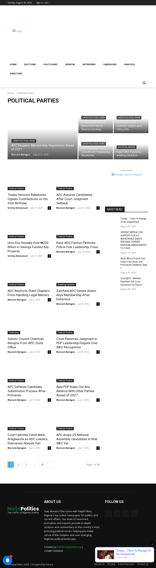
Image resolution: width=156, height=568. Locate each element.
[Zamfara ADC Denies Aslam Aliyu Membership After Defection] (78, 275)
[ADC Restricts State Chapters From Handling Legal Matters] (29, 275)
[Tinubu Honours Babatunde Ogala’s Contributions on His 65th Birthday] (29, 179)
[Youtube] (146, 3)
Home (11, 93)
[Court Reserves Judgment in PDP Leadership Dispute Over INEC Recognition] (78, 323)
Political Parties (126, 147)
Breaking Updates (66, 284)
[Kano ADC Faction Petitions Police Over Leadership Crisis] (78, 227)
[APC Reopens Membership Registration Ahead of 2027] (43, 133)
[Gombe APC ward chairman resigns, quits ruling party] (131, 120)
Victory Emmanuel (18, 207)
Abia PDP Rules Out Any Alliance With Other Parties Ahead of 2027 (75, 391)
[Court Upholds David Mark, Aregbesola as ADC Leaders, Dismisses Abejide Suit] (29, 419)
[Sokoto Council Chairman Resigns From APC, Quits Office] (29, 323)
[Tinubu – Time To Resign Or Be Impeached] (111, 221)
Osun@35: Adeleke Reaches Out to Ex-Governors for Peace (131, 281)
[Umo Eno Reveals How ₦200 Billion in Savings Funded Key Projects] (29, 227)
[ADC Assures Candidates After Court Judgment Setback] (78, 179)
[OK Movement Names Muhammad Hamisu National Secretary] (95, 120)
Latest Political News (24, 141)
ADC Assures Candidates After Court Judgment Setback (74, 199)
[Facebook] (130, 3)
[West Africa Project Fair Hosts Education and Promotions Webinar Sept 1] (111, 261)
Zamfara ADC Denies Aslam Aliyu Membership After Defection (76, 295)
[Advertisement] (103, 33)
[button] (143, 82)
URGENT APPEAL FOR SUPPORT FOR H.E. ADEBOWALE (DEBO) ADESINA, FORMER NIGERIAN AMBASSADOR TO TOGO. (133, 240)
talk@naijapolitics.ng (69, 547)
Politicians (14, 332)
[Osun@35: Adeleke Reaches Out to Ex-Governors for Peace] (111, 281)
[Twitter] (141, 3)
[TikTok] (136, 3)
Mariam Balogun (65, 207)
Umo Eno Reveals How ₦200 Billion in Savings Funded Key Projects (28, 247)
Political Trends (16, 428)
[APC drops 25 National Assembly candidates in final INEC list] (78, 419)
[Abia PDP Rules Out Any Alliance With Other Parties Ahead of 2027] (78, 371)
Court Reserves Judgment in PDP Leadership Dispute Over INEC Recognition (77, 343)
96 (42, 464)
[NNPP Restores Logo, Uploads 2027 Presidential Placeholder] (95, 146)
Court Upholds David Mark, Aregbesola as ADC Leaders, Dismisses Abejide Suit (28, 439)
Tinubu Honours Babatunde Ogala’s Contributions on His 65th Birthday (28, 199)
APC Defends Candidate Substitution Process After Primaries (27, 391)
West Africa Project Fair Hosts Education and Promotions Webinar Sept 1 (133, 263)
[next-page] (51, 464)
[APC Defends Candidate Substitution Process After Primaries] (29, 371)
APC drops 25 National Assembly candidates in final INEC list (76, 439)
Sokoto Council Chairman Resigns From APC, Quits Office (26, 343)
